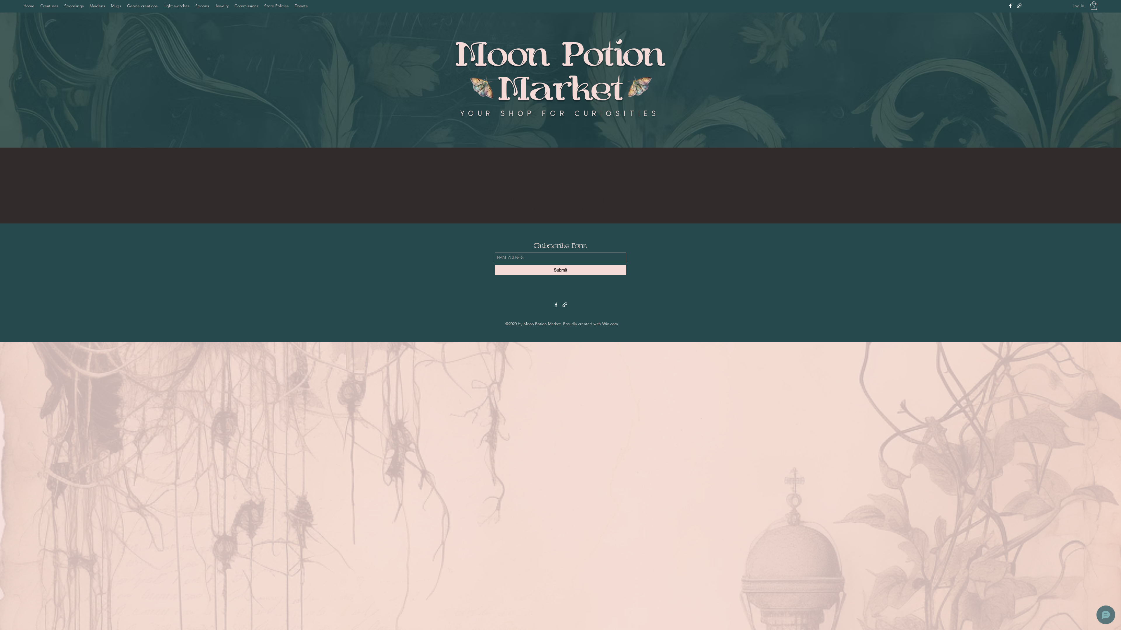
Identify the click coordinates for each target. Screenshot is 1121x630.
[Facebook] (1010, 6)
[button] (1093, 5)
